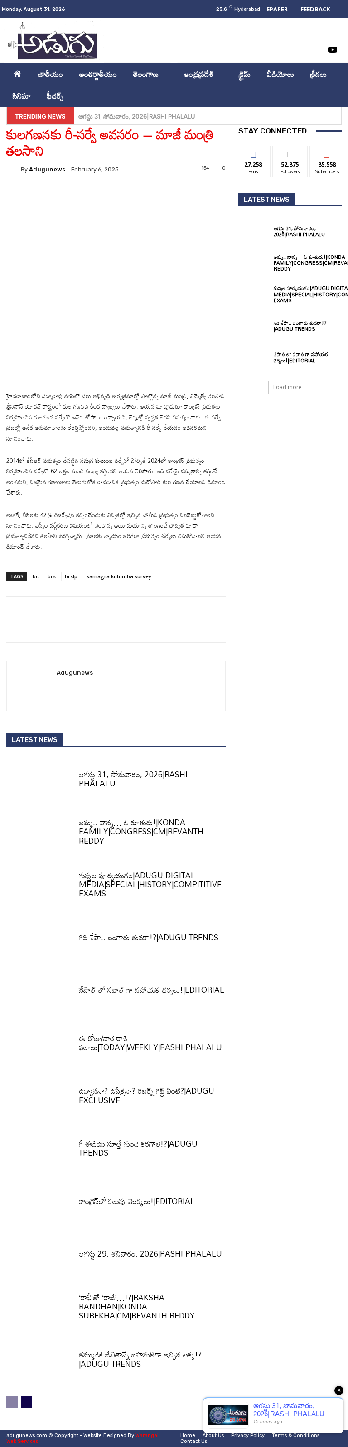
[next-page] (26, 1402)
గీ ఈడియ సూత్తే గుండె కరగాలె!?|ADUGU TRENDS (138, 1148)
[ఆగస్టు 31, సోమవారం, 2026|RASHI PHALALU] (39, 781)
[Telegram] (157, 196)
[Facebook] (296, 32)
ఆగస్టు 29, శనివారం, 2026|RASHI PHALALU (150, 1253)
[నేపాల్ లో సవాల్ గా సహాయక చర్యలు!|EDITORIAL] (39, 993)
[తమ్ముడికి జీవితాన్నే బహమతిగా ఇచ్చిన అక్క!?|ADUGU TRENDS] (39, 1362)
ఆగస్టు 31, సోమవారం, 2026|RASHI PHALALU (133, 779)
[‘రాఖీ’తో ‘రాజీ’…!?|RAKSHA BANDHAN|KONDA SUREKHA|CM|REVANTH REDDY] (39, 1309)
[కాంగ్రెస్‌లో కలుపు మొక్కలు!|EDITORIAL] (39, 1203)
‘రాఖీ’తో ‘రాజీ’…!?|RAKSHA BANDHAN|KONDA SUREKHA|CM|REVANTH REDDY (137, 1306)
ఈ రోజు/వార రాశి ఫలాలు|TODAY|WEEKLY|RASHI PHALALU (150, 1043)
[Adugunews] (13, 169)
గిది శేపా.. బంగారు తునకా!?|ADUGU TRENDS (148, 937)
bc (36, 576)
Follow (290, 152)
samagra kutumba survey (119, 576)
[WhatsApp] (95, 196)
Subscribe (327, 152)
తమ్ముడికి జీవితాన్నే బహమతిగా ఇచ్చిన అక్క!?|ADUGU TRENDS (140, 1359)
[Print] (136, 196)
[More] (199, 196)
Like (253, 152)
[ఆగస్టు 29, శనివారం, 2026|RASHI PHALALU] (39, 1256)
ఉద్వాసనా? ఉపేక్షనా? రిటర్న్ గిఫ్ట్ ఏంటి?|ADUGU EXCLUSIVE (146, 1095)
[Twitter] (314, 50)
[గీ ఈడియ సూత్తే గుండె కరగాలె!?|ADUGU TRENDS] (39, 1151)
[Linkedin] (333, 32)
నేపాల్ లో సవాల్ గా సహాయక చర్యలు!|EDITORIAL (151, 989)
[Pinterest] (74, 196)
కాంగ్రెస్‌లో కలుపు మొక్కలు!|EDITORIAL (137, 1201)
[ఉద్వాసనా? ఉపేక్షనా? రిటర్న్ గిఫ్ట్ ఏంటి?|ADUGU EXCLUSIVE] (39, 1098)
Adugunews (47, 169)
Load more (287, 387)
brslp (71, 576)
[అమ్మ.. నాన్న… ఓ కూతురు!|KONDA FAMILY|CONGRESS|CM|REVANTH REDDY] (39, 834)
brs (52, 576)
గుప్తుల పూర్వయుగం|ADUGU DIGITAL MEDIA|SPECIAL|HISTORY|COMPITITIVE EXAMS (150, 884)
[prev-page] (12, 1402)
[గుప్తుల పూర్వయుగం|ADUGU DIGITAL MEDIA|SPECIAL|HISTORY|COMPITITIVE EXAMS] (39, 887)
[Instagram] (314, 32)
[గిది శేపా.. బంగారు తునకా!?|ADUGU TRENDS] (39, 940)
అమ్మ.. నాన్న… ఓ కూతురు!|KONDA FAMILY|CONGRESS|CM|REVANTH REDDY (181, 116)
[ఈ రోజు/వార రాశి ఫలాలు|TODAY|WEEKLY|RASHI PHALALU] (39, 1045)
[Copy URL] (178, 196)
